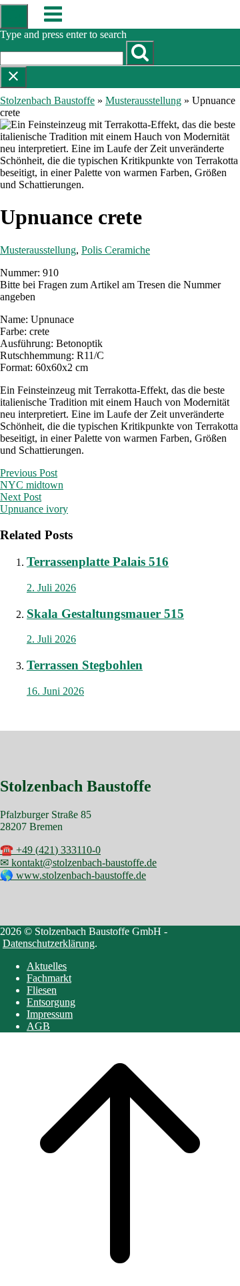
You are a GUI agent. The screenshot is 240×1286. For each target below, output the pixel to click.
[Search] (140, 53)
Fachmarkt (49, 978)
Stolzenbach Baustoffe (47, 100)
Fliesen (42, 990)
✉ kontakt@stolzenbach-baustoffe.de (78, 862)
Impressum (50, 1014)
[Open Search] (14, 16)
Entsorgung (51, 1002)
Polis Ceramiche (115, 250)
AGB (38, 1026)
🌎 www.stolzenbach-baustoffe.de (73, 875)
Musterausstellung (143, 100)
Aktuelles (47, 966)
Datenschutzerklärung (49, 943)
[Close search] (13, 77)
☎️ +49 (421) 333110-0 (50, 850)
